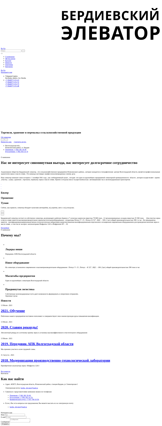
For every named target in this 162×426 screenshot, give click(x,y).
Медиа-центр (10, 59)
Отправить (5, 424)
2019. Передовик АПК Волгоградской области (37, 344)
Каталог (8, 61)
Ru (2, 48)
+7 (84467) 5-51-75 (12, 84)
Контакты (9, 67)
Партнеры (9, 65)
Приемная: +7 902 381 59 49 (15, 150)
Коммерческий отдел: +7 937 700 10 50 (24, 399)
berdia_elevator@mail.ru (29, 388)
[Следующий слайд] (6, 139)
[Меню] (2, 53)
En (4, 48)
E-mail (3, 417)
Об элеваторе (6, 137)
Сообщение (5, 422)
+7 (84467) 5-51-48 (12, 86)
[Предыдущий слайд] (2, 139)
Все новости (5, 371)
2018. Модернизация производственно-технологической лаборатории (55, 360)
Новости (8, 63)
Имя (2, 415)
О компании (10, 57)
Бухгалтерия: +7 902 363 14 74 (16, 152)
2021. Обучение (13, 311)
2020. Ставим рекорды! (19, 327)
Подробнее (5, 228)
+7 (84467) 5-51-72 (12, 82)
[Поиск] (23, 51)
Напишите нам (6, 72)
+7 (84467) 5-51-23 (12, 80)
